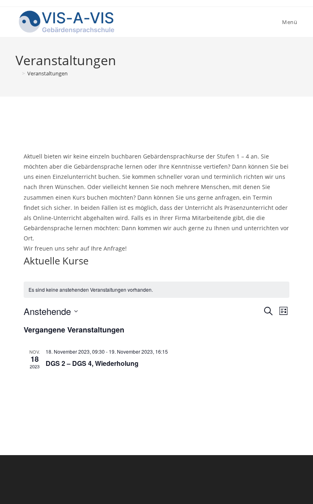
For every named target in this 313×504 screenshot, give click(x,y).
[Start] (17, 73)
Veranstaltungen (47, 73)
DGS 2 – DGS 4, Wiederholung (92, 363)
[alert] (156, 290)
